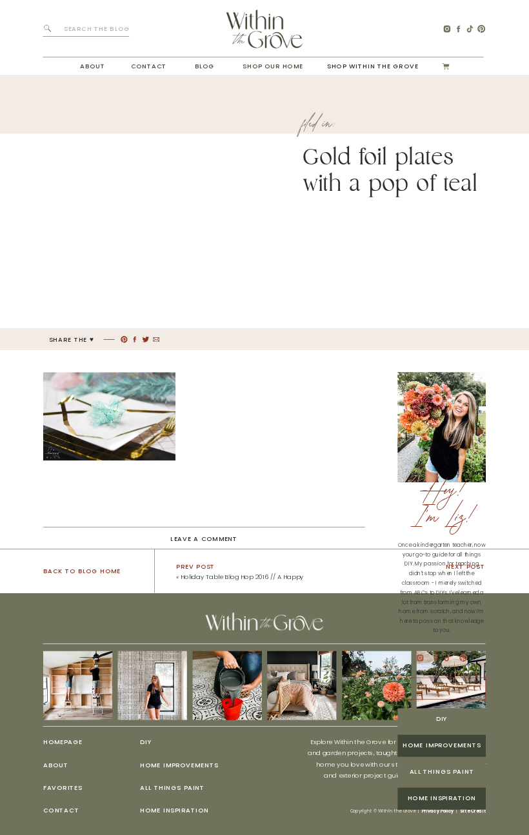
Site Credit (473, 810)
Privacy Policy (438, 810)
